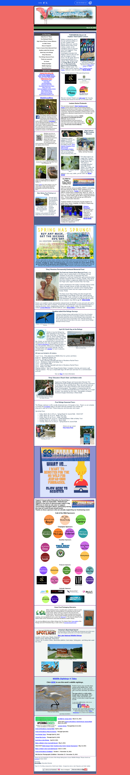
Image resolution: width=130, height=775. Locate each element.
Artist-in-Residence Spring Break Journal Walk (78, 721)
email (40, 184)
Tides (74, 679)
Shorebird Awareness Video (46, 86)
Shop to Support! (46, 45)
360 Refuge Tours (46, 80)
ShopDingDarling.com (70, 622)
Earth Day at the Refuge (46, 52)
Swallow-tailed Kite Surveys (46, 50)
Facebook (52, 121)
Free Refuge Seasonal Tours (46, 57)
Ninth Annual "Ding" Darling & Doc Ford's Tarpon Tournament (60, 746)
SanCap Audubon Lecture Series (46, 89)
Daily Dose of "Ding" (46, 36)
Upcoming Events (46, 68)
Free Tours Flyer (68, 427)
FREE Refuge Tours (46, 79)
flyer (61, 374)
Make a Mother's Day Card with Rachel (46, 743)
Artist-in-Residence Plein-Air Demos (45, 731)
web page (82, 98)
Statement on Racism (46, 93)
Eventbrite (47, 406)
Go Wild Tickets (46, 43)
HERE (53, 682)
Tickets (76, 191)
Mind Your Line (46, 87)
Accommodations (46, 83)
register (49, 349)
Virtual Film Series (40, 737)
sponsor (38, 502)
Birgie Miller (71, 307)
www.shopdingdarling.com (46, 94)
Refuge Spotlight (46, 63)
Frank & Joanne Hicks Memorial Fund (47, 48)
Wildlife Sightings (46, 66)
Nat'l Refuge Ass (45, 90)
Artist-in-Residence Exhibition (44, 751)
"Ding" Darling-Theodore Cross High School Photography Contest (68, 147)
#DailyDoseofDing (46, 98)
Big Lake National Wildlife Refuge (70, 635)
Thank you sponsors (46, 59)
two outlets (75, 621)
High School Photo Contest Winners (46, 41)
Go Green (46, 61)
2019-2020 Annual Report (46, 74)
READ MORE (87, 70)
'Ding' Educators (46, 54)
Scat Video (47, 81)
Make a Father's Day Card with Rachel (46, 748)
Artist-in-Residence (86, 207)
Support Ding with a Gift (46, 73)
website (37, 759)
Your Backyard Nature (46, 39)
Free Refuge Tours (40, 734)
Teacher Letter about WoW (46, 77)
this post (63, 617)
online (90, 66)
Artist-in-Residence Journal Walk (44, 729)
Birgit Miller (38, 763)
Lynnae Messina (45, 307)
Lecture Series (62, 726)
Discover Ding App (46, 84)
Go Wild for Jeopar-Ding (65, 719)
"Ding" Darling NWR (46, 91)
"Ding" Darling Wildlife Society (46, 76)
